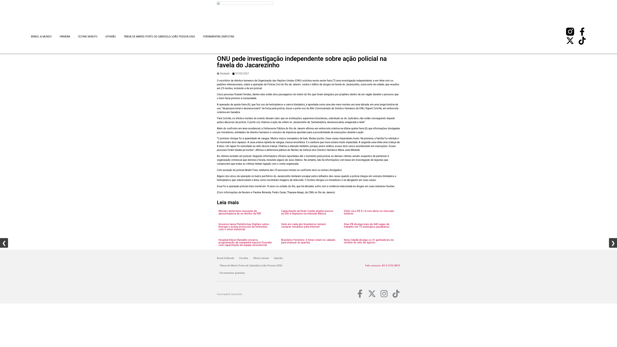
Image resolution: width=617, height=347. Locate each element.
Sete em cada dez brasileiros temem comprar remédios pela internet (303, 225)
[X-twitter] (570, 41)
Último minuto (87, 36)
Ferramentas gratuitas (218, 36)
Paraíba (65, 36)
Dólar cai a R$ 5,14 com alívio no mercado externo (369, 212)
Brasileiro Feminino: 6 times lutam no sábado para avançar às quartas (308, 241)
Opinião (110, 36)
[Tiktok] (582, 41)
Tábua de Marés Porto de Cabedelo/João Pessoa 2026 (159, 36)
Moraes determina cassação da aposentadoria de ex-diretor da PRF (240, 212)
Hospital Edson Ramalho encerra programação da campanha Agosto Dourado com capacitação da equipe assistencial (245, 242)
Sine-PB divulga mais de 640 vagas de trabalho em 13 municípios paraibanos (366, 225)
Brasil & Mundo (41, 36)
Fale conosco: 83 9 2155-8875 (382, 265)
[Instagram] (384, 294)
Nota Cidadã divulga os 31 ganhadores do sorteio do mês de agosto (369, 241)
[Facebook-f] (582, 32)
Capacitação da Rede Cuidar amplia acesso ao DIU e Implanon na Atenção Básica (307, 212)
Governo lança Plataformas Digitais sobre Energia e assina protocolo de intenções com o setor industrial (244, 227)
